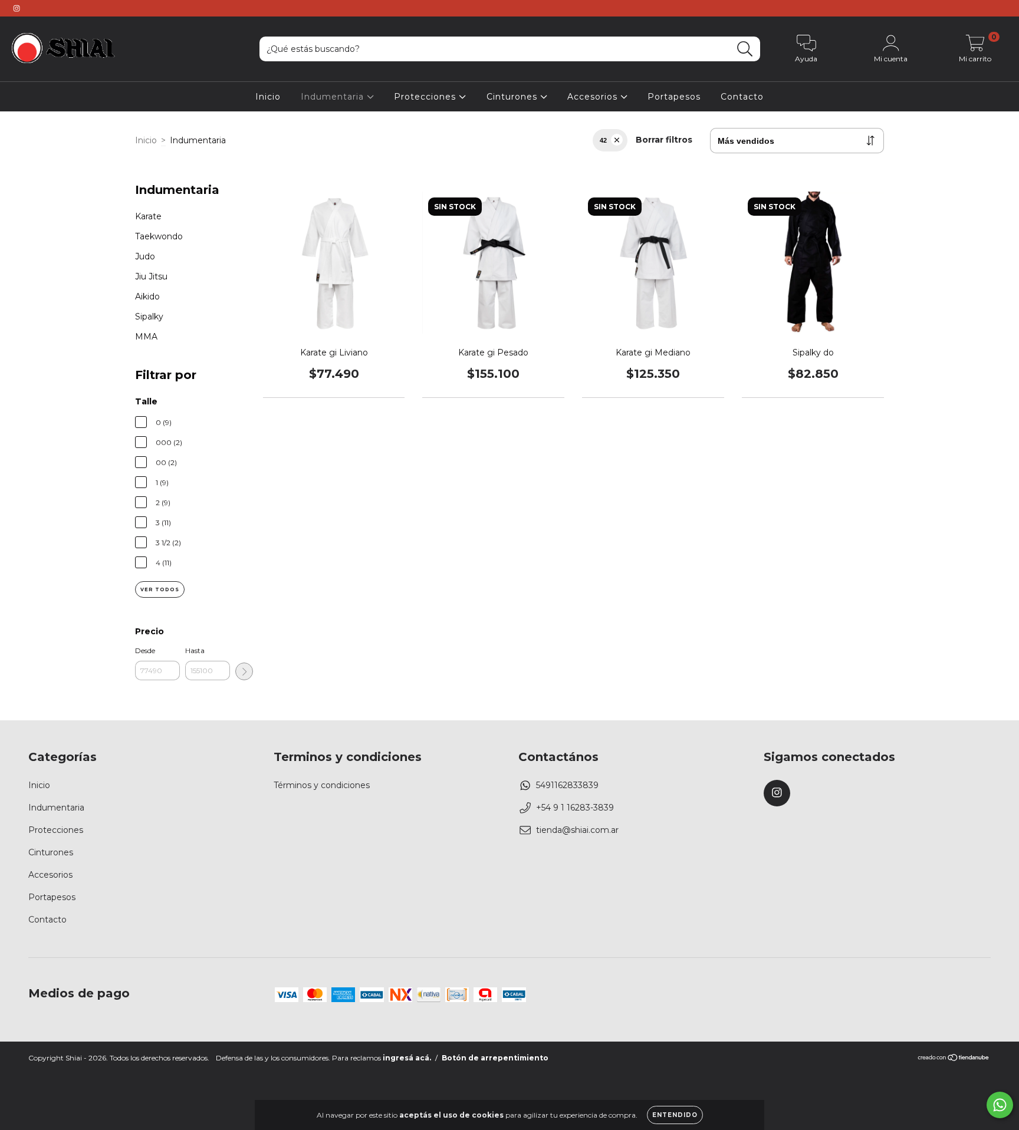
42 (603, 140)
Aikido (147, 296)
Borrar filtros (664, 139)
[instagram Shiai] (16, 8)
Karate (148, 216)
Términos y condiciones (322, 785)
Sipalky (149, 316)
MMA (146, 336)
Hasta (195, 650)
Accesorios (593, 96)
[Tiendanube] (954, 1059)
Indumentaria (334, 96)
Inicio (268, 96)
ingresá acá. (407, 1057)
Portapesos (674, 96)
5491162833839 (567, 785)
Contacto (742, 96)
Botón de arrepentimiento (495, 1057)
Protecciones (426, 96)
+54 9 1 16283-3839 (575, 807)
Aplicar (244, 671)
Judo (145, 256)
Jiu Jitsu (151, 276)
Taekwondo (159, 236)
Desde (145, 650)
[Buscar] (745, 49)
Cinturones (513, 96)
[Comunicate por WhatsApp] (1000, 1105)
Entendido (675, 1115)
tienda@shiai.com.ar (577, 830)
